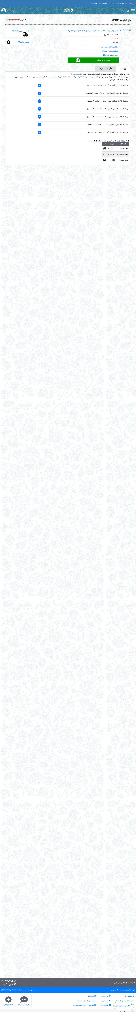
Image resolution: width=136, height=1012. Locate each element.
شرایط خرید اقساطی (103, 60)
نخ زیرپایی (105, 996)
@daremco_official (8, 990)
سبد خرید (105, 1000)
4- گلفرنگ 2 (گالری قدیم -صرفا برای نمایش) (83, 30)
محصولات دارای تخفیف (85, 1000)
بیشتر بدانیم (24, 42)
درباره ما (91, 996)
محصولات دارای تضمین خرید (83, 1005)
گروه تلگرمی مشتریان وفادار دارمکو (123, 990)
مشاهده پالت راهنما (110, 51)
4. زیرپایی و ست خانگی (109, 30)
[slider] (12, 20)
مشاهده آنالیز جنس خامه (109, 47)
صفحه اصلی (128, 996)
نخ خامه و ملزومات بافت (124, 1000)
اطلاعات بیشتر (77, 74)
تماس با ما (105, 1005)
